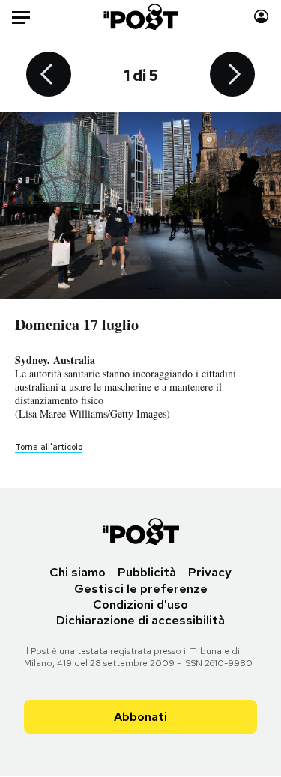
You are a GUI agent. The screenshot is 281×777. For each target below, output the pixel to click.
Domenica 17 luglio (77, 324)
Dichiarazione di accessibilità (140, 620)
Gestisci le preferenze (141, 589)
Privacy (210, 572)
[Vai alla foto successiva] (232, 76)
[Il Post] (140, 17)
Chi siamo (77, 572)
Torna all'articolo (48, 447)
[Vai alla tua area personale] (261, 17)
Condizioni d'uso (140, 604)
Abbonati (140, 717)
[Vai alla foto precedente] (48, 76)
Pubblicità (147, 572)
